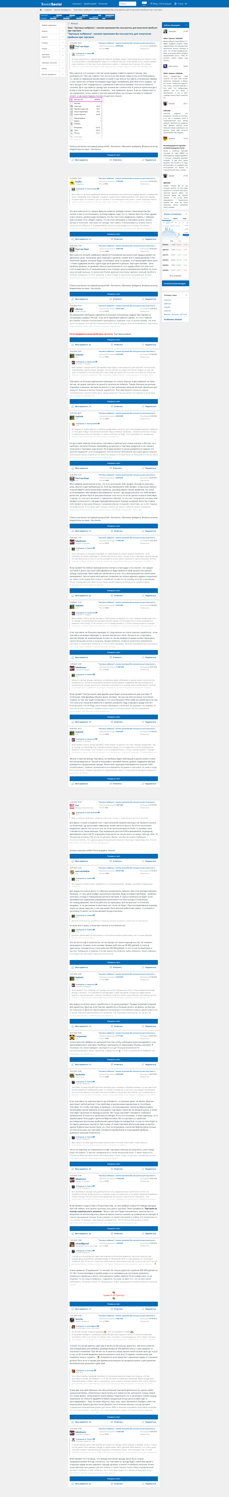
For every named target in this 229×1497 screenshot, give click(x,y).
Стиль (180, 3)
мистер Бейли (82, 871)
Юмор (44, 68)
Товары (45, 43)
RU (186, 3)
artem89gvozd (82, 1243)
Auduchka (80, 1074)
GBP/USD (167, 304)
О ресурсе (77, 3)
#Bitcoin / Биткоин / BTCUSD (175, 314)
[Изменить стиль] (175, 3)
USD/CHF (167, 311)
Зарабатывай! (90, 3)
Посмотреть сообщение (93, 53)
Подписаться (144, 49)
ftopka (78, 181)
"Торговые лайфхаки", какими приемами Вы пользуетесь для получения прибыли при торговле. (117, 9)
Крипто (45, 37)
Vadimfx (79, 354)
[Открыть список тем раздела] (63, 31)
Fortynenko (80, 1036)
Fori (77, 805)
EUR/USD (167, 300)
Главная (48, 9)
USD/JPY (167, 307)
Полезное (102, 3)
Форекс (45, 31)
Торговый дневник (122, 334)
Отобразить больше (173, 319)
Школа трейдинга (62, 9)
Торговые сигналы (49, 63)
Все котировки (175, 276)
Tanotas (79, 1319)
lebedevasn (80, 541)
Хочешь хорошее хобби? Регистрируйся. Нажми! (92, 850)
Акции (44, 49)
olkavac (79, 309)
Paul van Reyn (82, 46)
